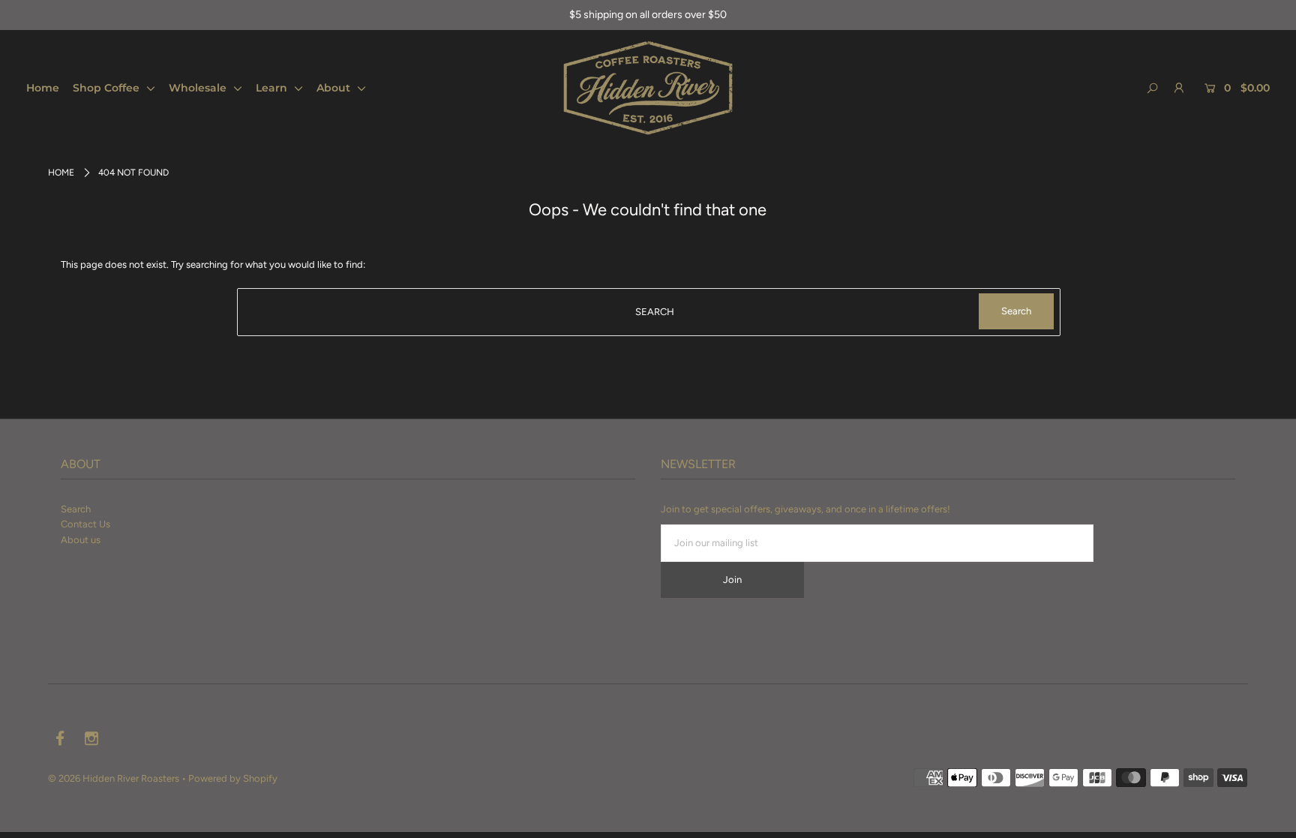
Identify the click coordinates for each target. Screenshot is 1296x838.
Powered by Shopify (233, 778)
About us (80, 539)
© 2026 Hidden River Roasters (113, 778)
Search (76, 509)
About (334, 88)
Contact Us (85, 524)
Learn (273, 88)
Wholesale (199, 88)
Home (42, 88)
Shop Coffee (107, 88)
